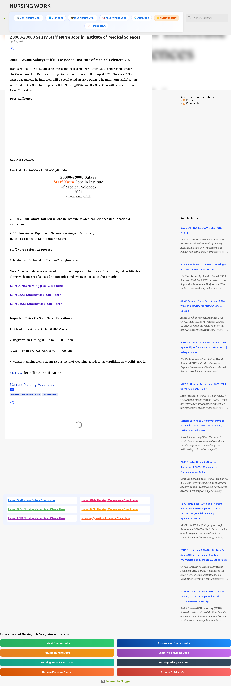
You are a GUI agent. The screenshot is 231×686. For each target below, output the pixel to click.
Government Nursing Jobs (174, 643)
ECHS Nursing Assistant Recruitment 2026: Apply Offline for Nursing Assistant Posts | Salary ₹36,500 (203, 347)
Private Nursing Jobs (57, 652)
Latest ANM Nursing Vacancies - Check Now (36, 518)
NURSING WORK (30, 6)
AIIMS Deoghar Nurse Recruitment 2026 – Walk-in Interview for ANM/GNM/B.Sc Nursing (203, 306)
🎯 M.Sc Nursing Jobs (114, 17)
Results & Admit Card (174, 672)
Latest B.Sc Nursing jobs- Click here (35, 294)
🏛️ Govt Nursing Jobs (28, 17)
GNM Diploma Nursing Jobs (25, 394)
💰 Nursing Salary (167, 17)
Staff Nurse (50, 394)
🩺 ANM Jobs (141, 17)
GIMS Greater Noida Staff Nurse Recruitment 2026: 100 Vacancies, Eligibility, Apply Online (199, 467)
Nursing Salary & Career (174, 662)
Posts (189, 100)
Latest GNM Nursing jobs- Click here (36, 286)
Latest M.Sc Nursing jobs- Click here (36, 303)
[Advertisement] (78, 127)
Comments (192, 103)
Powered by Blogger (117, 681)
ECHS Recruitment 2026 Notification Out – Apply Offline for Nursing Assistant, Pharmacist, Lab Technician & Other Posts (203, 555)
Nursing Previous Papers (57, 672)
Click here (16, 373)
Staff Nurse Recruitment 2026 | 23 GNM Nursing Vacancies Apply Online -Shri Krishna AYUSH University (202, 596)
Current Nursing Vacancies (32, 384)
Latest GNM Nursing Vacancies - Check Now (110, 500)
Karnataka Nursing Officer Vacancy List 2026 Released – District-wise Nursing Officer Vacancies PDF (202, 425)
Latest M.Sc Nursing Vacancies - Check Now (110, 509)
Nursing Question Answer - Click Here (106, 518)
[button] (12, 48)
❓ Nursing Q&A (96, 26)
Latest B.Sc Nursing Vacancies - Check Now (36, 509)
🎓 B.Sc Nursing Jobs (83, 17)
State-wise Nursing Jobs (174, 652)
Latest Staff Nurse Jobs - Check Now (31, 500)
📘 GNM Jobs (55, 17)
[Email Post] (12, 391)
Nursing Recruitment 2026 (57, 662)
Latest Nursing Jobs (57, 643)
